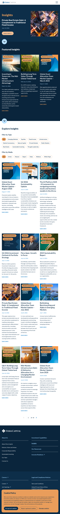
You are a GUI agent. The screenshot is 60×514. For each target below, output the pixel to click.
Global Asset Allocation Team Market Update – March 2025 (47, 77)
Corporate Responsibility (9, 451)
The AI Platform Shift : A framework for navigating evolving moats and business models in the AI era (48, 186)
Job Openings (5, 487)
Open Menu (57, 2)
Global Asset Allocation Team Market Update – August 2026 (9, 185)
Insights (34, 443)
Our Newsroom (36, 449)
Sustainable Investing (8, 454)
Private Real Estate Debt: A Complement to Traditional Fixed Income (10, 306)
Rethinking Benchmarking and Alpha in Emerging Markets (47, 306)
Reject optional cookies (28, 508)
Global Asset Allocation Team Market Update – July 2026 (28, 306)
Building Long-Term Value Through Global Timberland (28, 76)
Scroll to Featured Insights (4, 41)
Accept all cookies (11, 508)
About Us (5, 438)
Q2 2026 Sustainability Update (26, 184)
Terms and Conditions (38, 483)
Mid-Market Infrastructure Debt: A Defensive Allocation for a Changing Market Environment (29, 371)
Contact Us (5, 461)
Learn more (9, 33)
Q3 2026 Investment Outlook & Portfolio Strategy (10, 255)
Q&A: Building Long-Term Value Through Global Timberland (10, 368)
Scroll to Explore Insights (4, 120)
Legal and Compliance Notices (41, 477)
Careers (4, 477)
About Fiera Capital (7, 444)
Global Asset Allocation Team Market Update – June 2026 (47, 369)
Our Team (4, 457)
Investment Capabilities (39, 438)
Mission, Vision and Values (9, 447)
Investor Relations (37, 455)
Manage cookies (44, 508)
